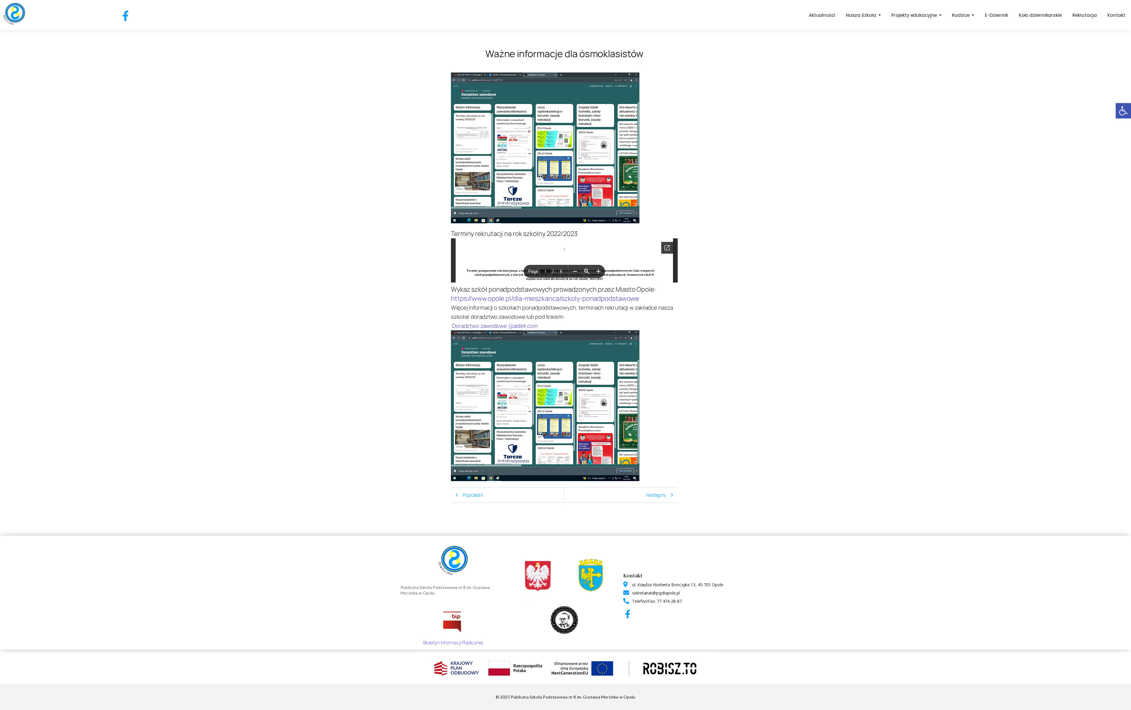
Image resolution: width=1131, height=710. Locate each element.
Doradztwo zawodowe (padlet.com (495, 326)
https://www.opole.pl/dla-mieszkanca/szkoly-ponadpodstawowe (545, 298)
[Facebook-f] (125, 16)
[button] (1123, 110)
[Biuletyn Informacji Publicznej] (453, 621)
